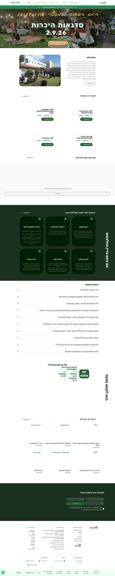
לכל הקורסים (30, 157)
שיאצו (80, 532)
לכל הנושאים (78, 545)
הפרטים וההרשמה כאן (48, 7)
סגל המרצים (32, 534)
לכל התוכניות (26, 96)
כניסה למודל (15, 3)
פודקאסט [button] (44, 2)
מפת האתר (76, 572)
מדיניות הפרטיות (76, 507)
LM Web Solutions (30, 572)
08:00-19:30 (31, 565)
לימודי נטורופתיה (58, 540)
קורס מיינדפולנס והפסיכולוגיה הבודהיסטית (53, 538)
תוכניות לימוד (32, 545)
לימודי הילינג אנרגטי (56, 543)
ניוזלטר (80, 561)
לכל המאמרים (26, 419)
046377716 (31, 560)
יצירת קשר (33, 538)
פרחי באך (78, 539)
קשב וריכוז (78, 541)
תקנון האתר (32, 541)
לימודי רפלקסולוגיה (57, 547)
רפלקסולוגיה (77, 530)
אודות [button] (57, 2)
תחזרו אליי (76, 503)
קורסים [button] (64, 2)
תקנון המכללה (59, 572)
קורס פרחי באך (58, 545)
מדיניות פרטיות (96, 572)
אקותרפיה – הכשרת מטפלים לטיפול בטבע (53, 531)
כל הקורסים (31, 548)
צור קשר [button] (38, 2)
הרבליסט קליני (58, 549)
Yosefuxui (18, 572)
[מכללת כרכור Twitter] (17, 527)
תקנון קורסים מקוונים (47, 572)
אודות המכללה (90, 83)
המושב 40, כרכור (59, 561)
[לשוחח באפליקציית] (29, 2)
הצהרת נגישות (85, 572)
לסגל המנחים (27, 212)
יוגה (80, 534)
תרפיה (79, 536)
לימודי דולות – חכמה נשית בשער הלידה (54, 534)
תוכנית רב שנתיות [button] (74, 2)
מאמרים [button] (51, 2)
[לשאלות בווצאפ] (3, 572)
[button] (24, 2)
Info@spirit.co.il (44, 560)
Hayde (38, 572)
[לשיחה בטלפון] (26, 2)
